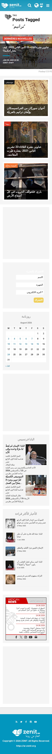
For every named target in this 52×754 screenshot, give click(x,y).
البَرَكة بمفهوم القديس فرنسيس (29, 576)
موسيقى (9, 82)
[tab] (16, 601)
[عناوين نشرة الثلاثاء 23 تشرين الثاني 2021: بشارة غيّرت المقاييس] (26, 139)
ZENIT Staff (8, 63)
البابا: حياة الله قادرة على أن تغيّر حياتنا (29, 535)
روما (7, 124)
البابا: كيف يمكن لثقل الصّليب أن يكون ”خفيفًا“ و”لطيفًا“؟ (29, 563)
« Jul (8, 366)
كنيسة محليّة (11, 165)
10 (8, 344)
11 (14, 344)
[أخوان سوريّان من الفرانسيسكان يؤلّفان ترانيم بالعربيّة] (26, 97)
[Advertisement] (26, 233)
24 (8, 354)
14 (32, 344)
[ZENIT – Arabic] (15, 5)
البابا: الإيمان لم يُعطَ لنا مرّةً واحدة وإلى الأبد (15, 449)
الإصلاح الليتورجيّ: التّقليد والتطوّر (30, 548)
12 (20, 344)
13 (26, 344)
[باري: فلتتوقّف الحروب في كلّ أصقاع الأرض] (26, 181)
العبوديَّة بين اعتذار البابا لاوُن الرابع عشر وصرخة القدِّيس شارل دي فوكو (31, 521)
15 (38, 344)
